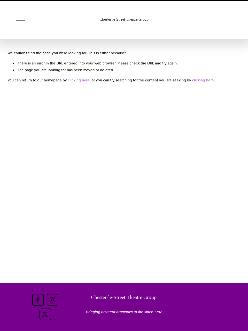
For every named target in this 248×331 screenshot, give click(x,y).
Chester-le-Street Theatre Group (124, 19)
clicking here (79, 80)
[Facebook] (38, 300)
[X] (45, 314)
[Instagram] (52, 300)
